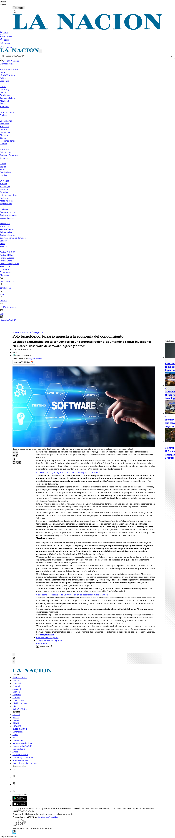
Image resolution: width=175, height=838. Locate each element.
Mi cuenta (7, 47)
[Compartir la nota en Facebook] (13, 462)
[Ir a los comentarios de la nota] (16, 452)
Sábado (3, 240)
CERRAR (3, 1)
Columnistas (5, 152)
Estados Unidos (7, 112)
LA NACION (18, 332)
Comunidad (5, 132)
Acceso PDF (5, 223)
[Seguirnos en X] (13, 777)
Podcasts (4, 198)
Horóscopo (5, 189)
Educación (4, 126)
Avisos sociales (6, 232)
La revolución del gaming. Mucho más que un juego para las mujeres (67, 472)
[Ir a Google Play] (19, 800)
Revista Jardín (6, 266)
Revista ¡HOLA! (6, 255)
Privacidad (53, 817)
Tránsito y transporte (9, 69)
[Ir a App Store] (19, 805)
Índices (3, 103)
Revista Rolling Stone (9, 263)
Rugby (3, 166)
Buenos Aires (6, 121)
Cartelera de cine (7, 212)
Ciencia (3, 138)
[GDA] (19, 825)
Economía (29, 332)
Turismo (3, 183)
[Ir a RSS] (13, 791)
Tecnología (5, 186)
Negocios (38, 332)
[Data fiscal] (14, 833)
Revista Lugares (7, 258)
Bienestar (4, 135)
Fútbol (3, 163)
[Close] (13, 654)
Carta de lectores (7, 235)
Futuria (3, 86)
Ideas (2, 243)
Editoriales (5, 149)
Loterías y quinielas (8, 195)
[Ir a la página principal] (87, 29)
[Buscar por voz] (171, 56)
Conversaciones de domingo (13, 238)
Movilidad (4, 101)
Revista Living (6, 260)
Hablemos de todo (8, 141)
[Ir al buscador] (14, 11)
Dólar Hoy (4, 89)
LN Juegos (4, 180)
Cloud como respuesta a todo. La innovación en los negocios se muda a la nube (72, 594)
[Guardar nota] (13, 452)
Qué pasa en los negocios (50, 640)
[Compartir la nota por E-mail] (19, 462)
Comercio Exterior (8, 98)
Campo (3, 92)
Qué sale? (4, 209)
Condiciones (43, 817)
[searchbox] (86, 55)
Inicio (5, 32)
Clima (2, 72)
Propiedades (5, 95)
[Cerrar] (40, 51)
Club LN (6, 43)
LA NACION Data (7, 75)
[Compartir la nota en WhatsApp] (16, 455)
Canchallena (5, 172)
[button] (87, 184)
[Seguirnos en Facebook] (13, 769)
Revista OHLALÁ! (7, 252)
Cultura (3, 129)
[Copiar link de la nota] (13, 459)
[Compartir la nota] (13, 455)
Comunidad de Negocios (47, 637)
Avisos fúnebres (7, 229)
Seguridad (4, 123)
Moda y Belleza (6, 200)
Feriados (4, 192)
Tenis (2, 169)
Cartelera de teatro (8, 215)
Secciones (7, 36)
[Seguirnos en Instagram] (13, 784)
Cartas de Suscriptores (10, 155)
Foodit (6, 40)
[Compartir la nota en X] (16, 462)
